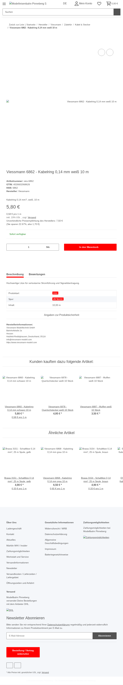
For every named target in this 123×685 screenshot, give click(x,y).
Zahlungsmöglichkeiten (18, 551)
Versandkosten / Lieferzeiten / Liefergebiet (21, 576)
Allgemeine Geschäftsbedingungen (56, 541)
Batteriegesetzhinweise (56, 554)
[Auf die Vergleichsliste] (101, 52)
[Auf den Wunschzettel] (109, 52)
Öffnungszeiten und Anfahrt (20, 583)
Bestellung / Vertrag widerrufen (23, 652)
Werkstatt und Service (17, 557)
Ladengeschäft (13, 528)
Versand (32, 217)
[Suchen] (117, 12)
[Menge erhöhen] (55, 247)
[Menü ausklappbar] (4, 3)
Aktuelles (11, 539)
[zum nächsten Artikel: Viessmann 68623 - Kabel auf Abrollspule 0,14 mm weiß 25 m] (113, 34)
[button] (83, 3)
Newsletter (11, 568)
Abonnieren (104, 635)
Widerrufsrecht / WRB (56, 528)
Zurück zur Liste (16, 24)
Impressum (50, 549)
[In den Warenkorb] (9, 44)
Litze (55, 293)
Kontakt (10, 534)
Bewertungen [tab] (37, 274)
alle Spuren (58, 299)
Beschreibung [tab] (15, 274)
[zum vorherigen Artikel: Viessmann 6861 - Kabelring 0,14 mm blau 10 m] (106, 34)
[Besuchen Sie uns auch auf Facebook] (9, 665)
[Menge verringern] (10, 247)
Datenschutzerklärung (56, 534)
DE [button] (65, 3)
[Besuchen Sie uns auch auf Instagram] (17, 665)
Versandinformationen (17, 562)
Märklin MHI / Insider (16, 545)
